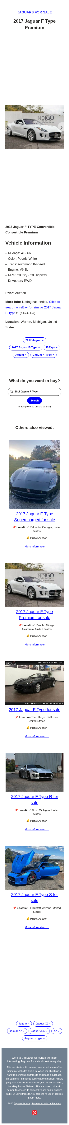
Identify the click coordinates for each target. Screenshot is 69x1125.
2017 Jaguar (33, 340)
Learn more (34, 1097)
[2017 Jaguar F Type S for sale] (34, 888)
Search (34, 400)
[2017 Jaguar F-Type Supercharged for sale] (34, 507)
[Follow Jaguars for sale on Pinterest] (34, 1114)
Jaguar (19, 354)
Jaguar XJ (42, 1023)
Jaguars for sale (34, 12)
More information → (37, 546)
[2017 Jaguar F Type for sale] (34, 703)
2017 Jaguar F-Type (24, 347)
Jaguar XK (16, 1030)
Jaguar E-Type (33, 1038)
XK (55, 1030)
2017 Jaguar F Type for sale (34, 709)
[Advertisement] (34, 68)
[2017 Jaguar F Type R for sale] (34, 790)
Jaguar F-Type (42, 354)
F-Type (50, 347)
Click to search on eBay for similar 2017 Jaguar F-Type (33, 307)
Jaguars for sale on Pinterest (46, 1103)
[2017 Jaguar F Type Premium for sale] (34, 605)
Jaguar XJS (38, 1030)
